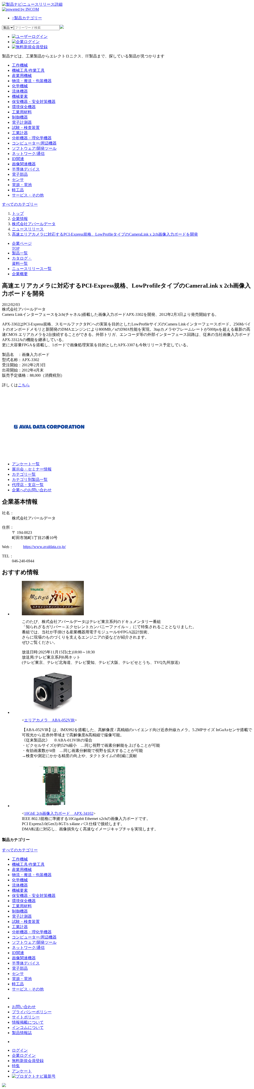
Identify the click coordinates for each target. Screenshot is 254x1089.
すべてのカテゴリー (20, 204)
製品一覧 (20, 253)
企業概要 (20, 274)
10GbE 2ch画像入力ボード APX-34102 (58, 813)
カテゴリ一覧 (24, 474)
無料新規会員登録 (28, 1061)
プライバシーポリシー (32, 1012)
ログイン (20, 1050)
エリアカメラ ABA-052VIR (49, 720)
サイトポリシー (26, 1017)
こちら (24, 385)
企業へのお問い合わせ (32, 490)
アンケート (22, 1071)
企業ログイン (24, 1055)
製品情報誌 (22, 1033)
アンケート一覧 (26, 464)
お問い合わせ (24, 1007)
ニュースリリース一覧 (32, 269)
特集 (16, 1066)
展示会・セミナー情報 (32, 469)
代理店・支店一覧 (28, 485)
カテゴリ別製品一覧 (30, 479)
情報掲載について (28, 1022)
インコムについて (28, 1027)
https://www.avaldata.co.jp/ (44, 546)
